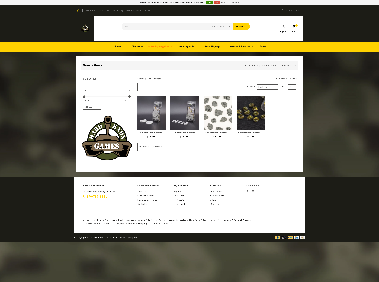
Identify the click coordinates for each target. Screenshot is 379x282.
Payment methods (146, 195)
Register (178, 191)
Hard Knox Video (198, 219)
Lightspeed (132, 237)
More (263, 47)
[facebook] (248, 190)
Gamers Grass (289, 65)
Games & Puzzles (240, 47)
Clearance (137, 47)
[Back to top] (370, 273)
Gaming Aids (186, 47)
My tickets (179, 200)
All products (216, 191)
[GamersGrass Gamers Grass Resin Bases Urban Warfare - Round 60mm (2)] (151, 113)
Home (248, 65)
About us (142, 191)
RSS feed (214, 204)
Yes (209, 2)
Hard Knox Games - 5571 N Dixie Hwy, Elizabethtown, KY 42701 (117, 10)
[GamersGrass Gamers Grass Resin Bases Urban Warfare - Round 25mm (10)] (184, 113)
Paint (118, 47)
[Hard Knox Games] (85, 28)
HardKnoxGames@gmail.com (101, 191)
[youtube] (254, 190)
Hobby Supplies (160, 47)
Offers (213, 200)
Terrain (213, 219)
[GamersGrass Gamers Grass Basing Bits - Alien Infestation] (218, 113)
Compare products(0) (287, 78)
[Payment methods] (302, 237)
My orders (179, 195)
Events (248, 219)
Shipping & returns (147, 200)
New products (217, 195)
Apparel (238, 219)
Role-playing (212, 47)
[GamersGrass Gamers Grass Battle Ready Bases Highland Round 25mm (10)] (251, 113)
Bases (276, 65)
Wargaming (225, 219)
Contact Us (143, 204)
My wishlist (179, 204)
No (217, 2)
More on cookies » (230, 2)
